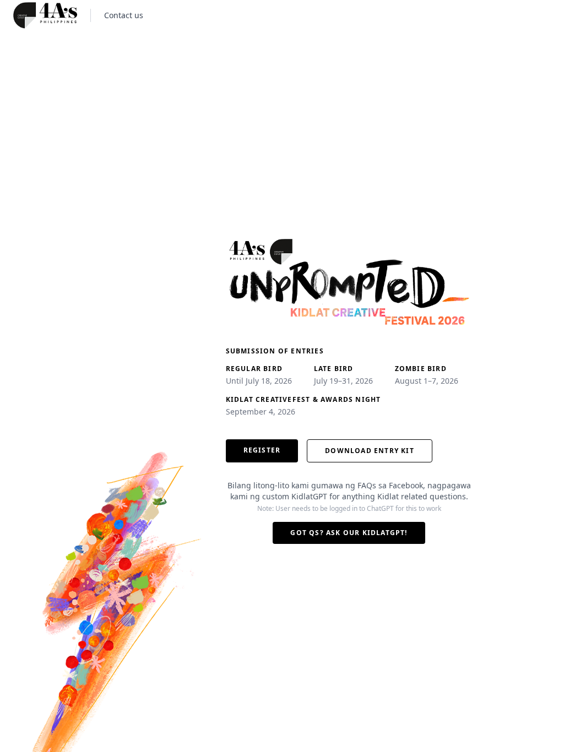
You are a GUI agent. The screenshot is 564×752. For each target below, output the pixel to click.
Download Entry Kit (369, 450)
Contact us (123, 15)
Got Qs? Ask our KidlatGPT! (348, 532)
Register (262, 450)
